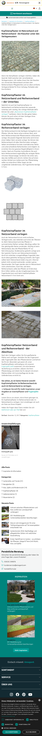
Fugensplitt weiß (8, 366)
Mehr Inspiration (21, 650)
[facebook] (17, 694)
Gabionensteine (8, 494)
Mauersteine (7, 497)
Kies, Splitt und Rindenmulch (13, 487)
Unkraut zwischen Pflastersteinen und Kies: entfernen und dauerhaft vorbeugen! (24, 509)
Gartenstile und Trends (11, 481)
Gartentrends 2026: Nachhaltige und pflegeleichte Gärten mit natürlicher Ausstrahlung (23, 533)
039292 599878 (10, 561)
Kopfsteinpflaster (30, 21)
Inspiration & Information (16, 21)
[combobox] (39, 700)
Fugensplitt (33, 391)
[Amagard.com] (12, 8)
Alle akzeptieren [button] (12, 732)
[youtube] (30, 694)
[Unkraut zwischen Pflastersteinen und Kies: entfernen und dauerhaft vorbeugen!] (5, 509)
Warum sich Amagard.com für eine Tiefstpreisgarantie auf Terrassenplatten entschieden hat (24, 525)
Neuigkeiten (7, 484)
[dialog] (21, 717)
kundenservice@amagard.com (15, 565)
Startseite (4, 21)
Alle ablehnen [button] (31, 732)
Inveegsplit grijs (7, 451)
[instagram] (11, 694)
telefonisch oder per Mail (11, 410)
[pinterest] (23, 694)
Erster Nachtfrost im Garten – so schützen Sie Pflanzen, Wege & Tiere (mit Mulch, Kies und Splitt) (25, 541)
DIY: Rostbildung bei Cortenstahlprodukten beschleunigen (23, 516)
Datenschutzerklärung (8, 716)
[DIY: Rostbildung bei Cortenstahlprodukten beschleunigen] (5, 517)
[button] (21, 728)
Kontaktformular (10, 569)
